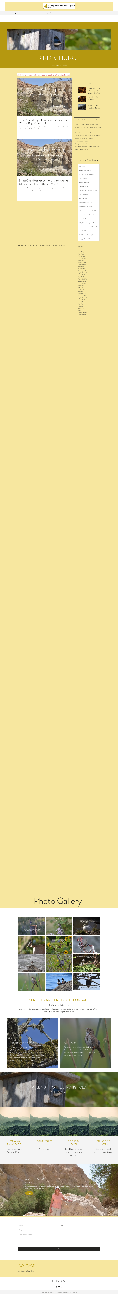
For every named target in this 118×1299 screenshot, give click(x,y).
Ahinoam (77, 127)
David (99, 127)
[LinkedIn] (61, 1287)
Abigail (87, 124)
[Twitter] (59, 1287)
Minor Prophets (96, 135)
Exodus (89, 130)
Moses (77, 138)
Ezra (97, 130)
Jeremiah (87, 133)
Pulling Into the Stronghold (81, 144)
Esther (84, 130)
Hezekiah (77, 133)
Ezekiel (93, 130)
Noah (87, 138)
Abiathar (83, 124)
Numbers (91, 138)
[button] (29, 1193)
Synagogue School (84, 149)
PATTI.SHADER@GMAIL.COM (15, 13)
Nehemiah (82, 138)
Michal (89, 135)
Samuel (98, 146)
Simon (77, 149)
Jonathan (96, 133)
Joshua (77, 135)
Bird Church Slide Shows (87, 127)
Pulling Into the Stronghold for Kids (83, 146)
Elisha (80, 130)
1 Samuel (77, 124)
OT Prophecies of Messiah (81, 141)
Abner (96, 124)
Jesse (91, 133)
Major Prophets (83, 135)
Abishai (92, 124)
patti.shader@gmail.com (29, 1047)
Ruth (94, 146)
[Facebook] (56, 1287)
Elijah (76, 130)
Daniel (95, 127)
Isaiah (82, 133)
